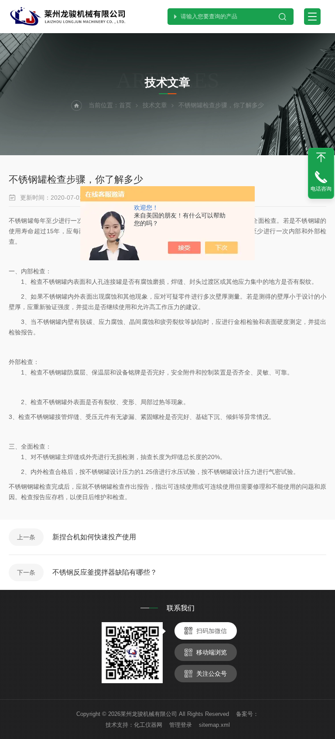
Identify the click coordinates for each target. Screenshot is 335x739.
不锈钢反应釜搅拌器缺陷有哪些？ (104, 572)
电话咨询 (321, 189)
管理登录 (180, 725)
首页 (125, 105)
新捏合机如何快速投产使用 (94, 537)
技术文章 (155, 105)
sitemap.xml (214, 725)
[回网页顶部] (321, 157)
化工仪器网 (148, 725)
